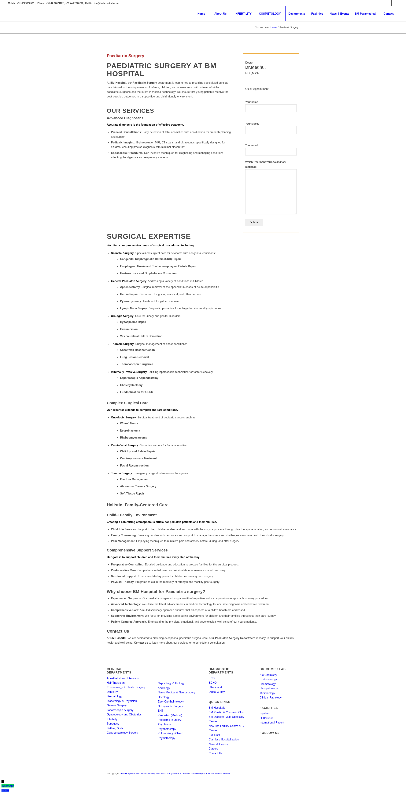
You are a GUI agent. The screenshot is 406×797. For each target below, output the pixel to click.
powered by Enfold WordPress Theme (210, 773)
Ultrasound (215, 687)
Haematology (268, 684)
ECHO (213, 682)
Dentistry (112, 691)
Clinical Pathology (271, 697)
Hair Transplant (116, 682)
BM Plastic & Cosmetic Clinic (227, 712)
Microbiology (267, 693)
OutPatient (266, 718)
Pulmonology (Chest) (170, 733)
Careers (213, 748)
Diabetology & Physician (122, 701)
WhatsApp (7, 785)
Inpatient (265, 713)
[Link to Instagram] (388, 3)
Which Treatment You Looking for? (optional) (265, 164)
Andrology (164, 688)
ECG (212, 678)
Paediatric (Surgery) (170, 719)
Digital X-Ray (217, 691)
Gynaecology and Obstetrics (124, 714)
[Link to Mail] (395, 3)
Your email (251, 145)
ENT (160, 710)
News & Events (218, 744)
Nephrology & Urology (171, 683)
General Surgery (117, 705)
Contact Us (215, 753)
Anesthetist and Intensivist (123, 678)
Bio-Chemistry (268, 674)
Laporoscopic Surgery (120, 710)
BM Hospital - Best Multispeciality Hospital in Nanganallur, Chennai (155, 773)
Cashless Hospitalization (224, 739)
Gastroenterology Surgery (122, 732)
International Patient (272, 722)
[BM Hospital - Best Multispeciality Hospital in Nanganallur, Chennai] (39, 13)
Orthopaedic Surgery (170, 706)
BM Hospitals (217, 707)
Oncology (163, 697)
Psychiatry (164, 724)
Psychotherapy (167, 728)
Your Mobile (252, 123)
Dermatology (114, 696)
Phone (5, 790)
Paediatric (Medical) (170, 715)
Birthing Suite (115, 728)
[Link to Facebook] (382, 3)
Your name (251, 102)
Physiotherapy (166, 738)
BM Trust (214, 735)
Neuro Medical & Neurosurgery (176, 692)
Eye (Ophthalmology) (171, 701)
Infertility (112, 719)
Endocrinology (268, 679)
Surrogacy (113, 723)
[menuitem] (201, 13)
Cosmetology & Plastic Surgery (126, 687)
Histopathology (269, 688)
